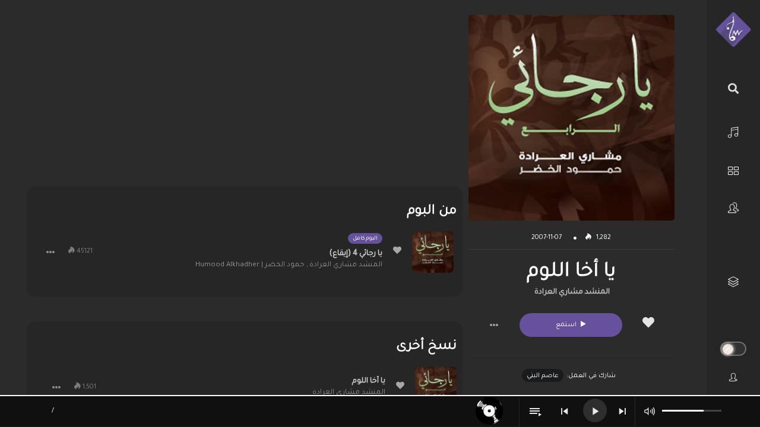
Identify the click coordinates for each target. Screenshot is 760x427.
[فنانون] (733, 208)
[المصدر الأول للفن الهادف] (733, 30)
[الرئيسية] (733, 130)
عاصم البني (543, 376)
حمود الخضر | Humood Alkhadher (250, 265)
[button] (494, 325)
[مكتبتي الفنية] (733, 282)
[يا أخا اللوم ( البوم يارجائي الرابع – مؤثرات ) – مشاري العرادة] (436, 387)
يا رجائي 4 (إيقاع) (356, 254)
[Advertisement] (245, 98)
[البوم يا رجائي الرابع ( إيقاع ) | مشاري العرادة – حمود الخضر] (433, 252)
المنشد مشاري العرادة (572, 292)
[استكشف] (733, 169)
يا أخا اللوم (368, 381)
